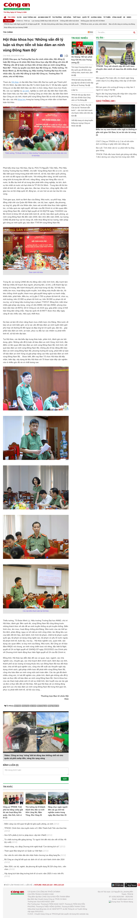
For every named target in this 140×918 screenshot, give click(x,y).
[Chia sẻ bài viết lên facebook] (61, 56)
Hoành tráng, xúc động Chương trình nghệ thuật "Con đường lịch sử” (31, 847)
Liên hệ (29, 885)
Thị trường (57, 17)
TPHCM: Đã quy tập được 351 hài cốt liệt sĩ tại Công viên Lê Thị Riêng (81, 97)
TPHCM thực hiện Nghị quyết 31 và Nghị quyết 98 (22, 24)
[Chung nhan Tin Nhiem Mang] (121, 902)
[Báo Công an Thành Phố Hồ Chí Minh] (5, 16)
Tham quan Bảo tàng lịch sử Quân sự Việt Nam (23, 851)
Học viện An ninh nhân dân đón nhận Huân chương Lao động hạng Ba (32, 855)
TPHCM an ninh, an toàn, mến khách (94, 24)
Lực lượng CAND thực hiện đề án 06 (45, 21)
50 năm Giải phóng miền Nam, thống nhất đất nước (60, 24)
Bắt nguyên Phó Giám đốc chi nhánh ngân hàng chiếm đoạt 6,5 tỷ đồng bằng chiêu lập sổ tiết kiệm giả (116, 80)
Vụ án (19, 17)
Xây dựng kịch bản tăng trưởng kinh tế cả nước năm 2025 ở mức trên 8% (34, 873)
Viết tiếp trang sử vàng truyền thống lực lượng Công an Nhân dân (82, 123)
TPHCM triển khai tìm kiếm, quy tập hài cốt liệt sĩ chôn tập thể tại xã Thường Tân (82, 82)
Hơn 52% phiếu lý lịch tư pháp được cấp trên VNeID (25, 835)
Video (129, 17)
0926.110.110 (47, 885)
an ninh (26, 91)
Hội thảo (15, 82)
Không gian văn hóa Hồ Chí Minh (93, 21)
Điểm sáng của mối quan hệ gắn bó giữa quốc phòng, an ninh (28, 824)
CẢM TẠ (74, 90)
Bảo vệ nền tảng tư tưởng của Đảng (122, 24)
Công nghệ (117, 17)
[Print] (66, 56)
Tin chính (11, 17)
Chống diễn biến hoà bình (69, 21)
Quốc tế (85, 17)
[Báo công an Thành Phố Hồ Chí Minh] (16, 6)
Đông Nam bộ (53, 706)
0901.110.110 (59, 885)
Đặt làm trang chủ (15, 885)
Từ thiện (106, 17)
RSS (91, 32)
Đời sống (67, 17)
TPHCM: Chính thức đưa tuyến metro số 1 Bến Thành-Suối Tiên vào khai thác (35, 828)
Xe (124, 17)
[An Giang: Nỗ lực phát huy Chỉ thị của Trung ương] (82, 48)
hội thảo (17, 706)
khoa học (22, 99)
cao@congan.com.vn (125, 899)
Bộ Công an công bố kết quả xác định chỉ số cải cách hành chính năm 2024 (34, 859)
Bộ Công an (42, 706)
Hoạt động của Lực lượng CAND (16, 27)
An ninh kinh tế (44, 17)
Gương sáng (96, 17)
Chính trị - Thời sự (23, 21)
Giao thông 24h (29, 17)
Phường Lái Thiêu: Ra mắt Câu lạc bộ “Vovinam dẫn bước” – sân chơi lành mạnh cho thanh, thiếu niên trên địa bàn (82, 110)
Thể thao (77, 17)
